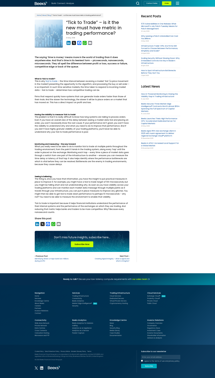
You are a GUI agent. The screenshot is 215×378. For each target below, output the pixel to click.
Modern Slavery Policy (78, 351)
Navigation (40, 293)
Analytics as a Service (80, 330)
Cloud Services (115, 296)
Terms (89, 351)
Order (166, 3)
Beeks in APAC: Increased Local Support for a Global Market (160, 144)
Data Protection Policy (52, 351)
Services (38, 298)
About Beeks (39, 303)
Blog (111, 326)
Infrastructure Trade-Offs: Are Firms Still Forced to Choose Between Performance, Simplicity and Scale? (159, 48)
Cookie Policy (39, 351)
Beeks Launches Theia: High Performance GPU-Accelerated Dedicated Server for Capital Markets (159, 121)
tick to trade (51, 81)
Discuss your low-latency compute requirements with (105, 279)
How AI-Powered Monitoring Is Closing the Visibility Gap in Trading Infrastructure (159, 95)
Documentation (116, 335)
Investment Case (153, 330)
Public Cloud (152, 303)
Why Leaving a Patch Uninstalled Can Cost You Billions (159, 37)
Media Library (115, 330)
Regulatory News (153, 328)
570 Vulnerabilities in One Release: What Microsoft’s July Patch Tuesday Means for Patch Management (159, 26)
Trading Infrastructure (80, 296)
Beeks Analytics (78, 301)
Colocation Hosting (42, 333)
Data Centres (40, 328)
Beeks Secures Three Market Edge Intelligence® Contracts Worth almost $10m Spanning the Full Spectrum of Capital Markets (160, 107)
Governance (152, 326)
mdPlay (75, 326)
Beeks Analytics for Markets (82, 323)
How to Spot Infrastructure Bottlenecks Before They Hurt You (158, 71)
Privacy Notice (65, 351)
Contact (38, 313)
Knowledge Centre (42, 301)
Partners (38, 308)
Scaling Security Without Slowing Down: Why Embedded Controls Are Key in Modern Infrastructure (160, 60)
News (112, 323)
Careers (38, 306)
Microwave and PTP (42, 335)
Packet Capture (78, 333)
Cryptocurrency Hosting (119, 303)
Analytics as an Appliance (82, 328)
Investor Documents (155, 333)
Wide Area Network (42, 323)
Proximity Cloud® (153, 298)
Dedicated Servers (117, 298)
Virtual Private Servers (118, 301)
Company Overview (154, 323)
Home (37, 296)
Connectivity (77, 298)
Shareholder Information (156, 335)
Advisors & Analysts (154, 338)
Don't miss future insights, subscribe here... (82, 240)
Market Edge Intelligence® (84, 303)
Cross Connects (41, 330)
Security (75, 306)
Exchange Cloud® (156, 296)
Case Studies (115, 333)
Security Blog (115, 328)
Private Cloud (152, 301)
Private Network (41, 326)
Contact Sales (151, 3)
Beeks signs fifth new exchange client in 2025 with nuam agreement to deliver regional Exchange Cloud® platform (158, 133)
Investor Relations (41, 311)
